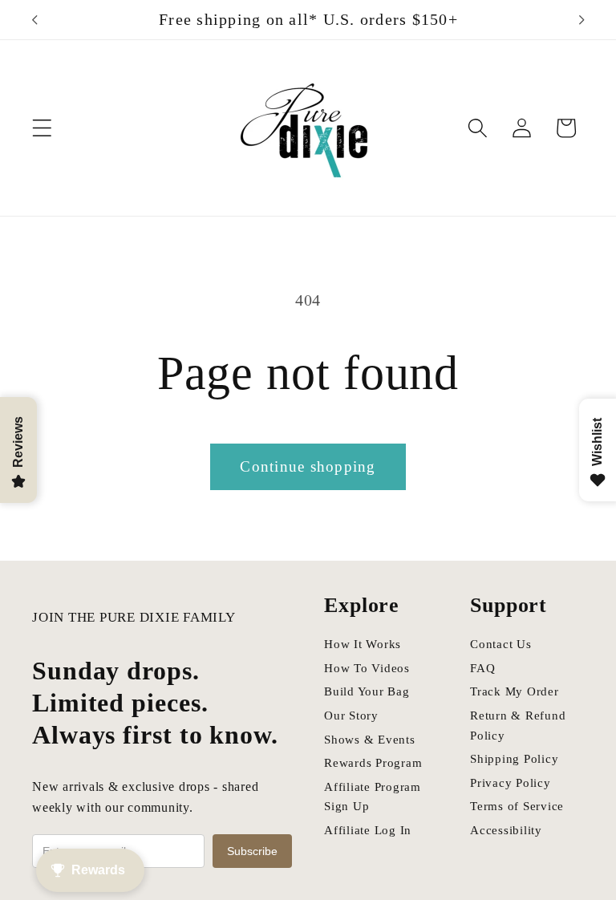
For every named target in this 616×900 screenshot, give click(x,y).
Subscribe (252, 851)
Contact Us (501, 644)
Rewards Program (373, 762)
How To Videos (367, 668)
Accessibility (506, 830)
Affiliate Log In (367, 830)
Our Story (351, 715)
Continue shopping (307, 466)
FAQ (482, 668)
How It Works (362, 644)
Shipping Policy (514, 758)
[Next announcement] (581, 20)
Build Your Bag (367, 691)
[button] (42, 128)
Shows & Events (369, 739)
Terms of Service (517, 806)
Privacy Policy (510, 782)
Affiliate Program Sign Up (372, 796)
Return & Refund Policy (517, 725)
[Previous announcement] (34, 20)
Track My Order (514, 691)
